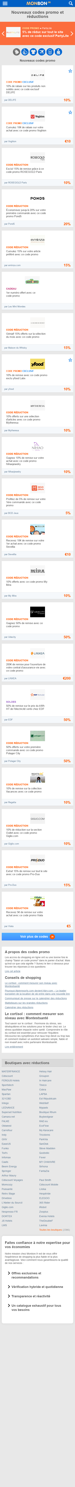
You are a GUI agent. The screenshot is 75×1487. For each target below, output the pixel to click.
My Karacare (46, 1130)
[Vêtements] (33, 52)
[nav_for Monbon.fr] (5, 3)
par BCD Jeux (11, 513)
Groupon (44, 1076)
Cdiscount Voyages (12, 1180)
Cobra (42, 1089)
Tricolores (44, 1134)
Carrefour (7, 1130)
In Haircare (45, 1080)
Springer (6, 1171)
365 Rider (44, 1202)
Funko (5, 1148)
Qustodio (44, 1152)
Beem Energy (9, 1166)
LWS (4, 1225)
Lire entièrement (14, 1046)
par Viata (8, 926)
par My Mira (10, 595)
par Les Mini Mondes (14, 306)
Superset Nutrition (12, 1112)
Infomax (6, 1157)
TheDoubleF (46, 1220)
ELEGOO (44, 1198)
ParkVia (43, 1139)
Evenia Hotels (46, 1216)
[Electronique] (50, 52)
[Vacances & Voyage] (42, 52)
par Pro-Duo (10, 885)
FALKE (5, 1121)
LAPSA (43, 1094)
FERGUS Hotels (11, 1080)
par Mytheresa (11, 430)
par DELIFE (10, 100)
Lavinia (43, 1225)
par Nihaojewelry (12, 471)
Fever (42, 1157)
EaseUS (6, 1143)
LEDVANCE (8, 1107)
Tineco (43, 1085)
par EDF (8, 719)
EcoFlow (44, 1125)
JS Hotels (7, 1220)
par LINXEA (10, 678)
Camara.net (8, 1116)
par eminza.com (12, 265)
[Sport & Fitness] (58, 52)
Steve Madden (47, 1148)
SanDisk (43, 1143)
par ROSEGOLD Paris (15, 182)
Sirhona (43, 1166)
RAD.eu (43, 1121)
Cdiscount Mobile (48, 1184)
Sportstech (8, 1085)
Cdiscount (7, 1076)
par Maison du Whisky (15, 347)
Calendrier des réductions (19, 1007)
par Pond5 (9, 224)
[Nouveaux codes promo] (16, 52)
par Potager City (12, 761)
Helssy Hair (45, 1071)
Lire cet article (12, 971)
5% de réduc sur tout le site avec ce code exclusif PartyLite (45, 34)
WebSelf (43, 1103)
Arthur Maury (9, 1175)
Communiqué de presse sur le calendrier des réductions (36, 998)
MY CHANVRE (47, 1162)
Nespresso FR (10, 1211)
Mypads (43, 1107)
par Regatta (10, 802)
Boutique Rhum (47, 1112)
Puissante (7, 1189)
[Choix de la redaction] (25, 52)
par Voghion (10, 141)
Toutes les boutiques (51, 1229)
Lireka (42, 1189)
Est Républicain (47, 1098)
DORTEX (7, 1216)
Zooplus (43, 1211)
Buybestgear (46, 1116)
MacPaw (6, 1089)
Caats (5, 1162)
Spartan (6, 1094)
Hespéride (45, 1193)
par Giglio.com (11, 843)
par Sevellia (10, 554)
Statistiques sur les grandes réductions (26, 1002)
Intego (5, 1103)
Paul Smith (45, 1180)
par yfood (9, 389)
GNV (4, 1139)
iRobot (42, 1207)
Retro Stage (8, 1193)
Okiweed (6, 1125)
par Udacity (10, 637)
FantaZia (44, 1171)
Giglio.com (7, 1207)
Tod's (5, 1152)
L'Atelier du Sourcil (12, 1202)
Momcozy (7, 1184)
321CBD (6, 1098)
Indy (4, 1134)
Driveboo (7, 1198)
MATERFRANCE (11, 1071)
